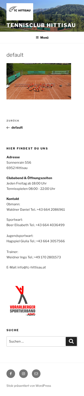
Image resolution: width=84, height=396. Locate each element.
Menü (44, 37)
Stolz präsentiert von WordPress (28, 385)
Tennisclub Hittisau (41, 25)
